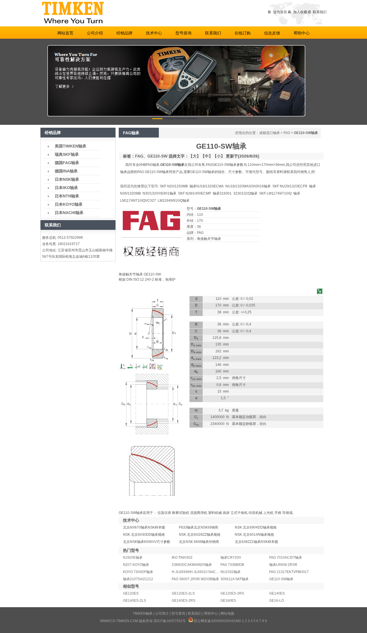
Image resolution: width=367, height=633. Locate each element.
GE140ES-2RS (183, 601)
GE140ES (277, 593)
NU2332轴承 (230, 572)
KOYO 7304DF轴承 (138, 572)
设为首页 (280, 12)
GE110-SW (157, 156)
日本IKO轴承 (66, 187)
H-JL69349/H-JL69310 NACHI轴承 (199, 572)
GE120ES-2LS (183, 593)
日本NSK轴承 (67, 179)
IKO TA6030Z (182, 558)
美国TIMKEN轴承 (70, 146)
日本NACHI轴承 (69, 212)
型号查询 (183, 33)
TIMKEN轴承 (143, 613)
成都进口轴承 (269, 133)
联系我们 (320, 12)
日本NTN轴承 (67, 196)
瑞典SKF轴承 (67, 154)
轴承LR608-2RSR (283, 565)
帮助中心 (302, 33)
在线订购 (243, 33)
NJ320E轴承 (132, 558)
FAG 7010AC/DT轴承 (285, 558)
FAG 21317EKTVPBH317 (289, 572)
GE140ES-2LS (134, 601)
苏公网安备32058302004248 (216, 621)
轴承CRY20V (230, 558)
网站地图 (227, 613)
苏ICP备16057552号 (170, 621)
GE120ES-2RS (232, 593)
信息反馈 (272, 33)
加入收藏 (300, 12)
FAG (287, 133)
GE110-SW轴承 (281, 579)
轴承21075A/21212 (138, 579)
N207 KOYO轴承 (136, 565)
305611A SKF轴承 (234, 579)
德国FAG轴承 (67, 162)
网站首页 (65, 33)
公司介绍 (95, 33)
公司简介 (162, 613)
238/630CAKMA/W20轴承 (192, 565)
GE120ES (130, 593)
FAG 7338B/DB (232, 565)
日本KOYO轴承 (69, 204)
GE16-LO (276, 601)
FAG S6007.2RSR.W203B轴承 (195, 579)
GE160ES (228, 601)
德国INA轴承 (66, 171)
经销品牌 (124, 33)
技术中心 (154, 33)
